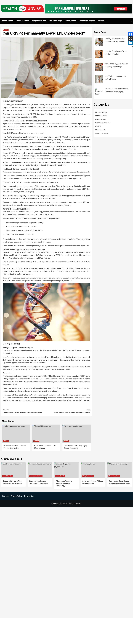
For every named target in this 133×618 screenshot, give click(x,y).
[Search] (130, 21)
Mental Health (70, 21)
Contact (5, 496)
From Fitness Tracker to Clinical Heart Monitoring (22, 411)
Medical (101, 21)
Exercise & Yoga (55, 21)
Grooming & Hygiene (87, 21)
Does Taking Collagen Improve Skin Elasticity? (72, 411)
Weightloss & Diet (39, 21)
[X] (130, 38)
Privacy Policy (16, 496)
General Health (7, 21)
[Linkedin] (130, 43)
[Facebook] (130, 34)
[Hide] (132, 47)
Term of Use (29, 496)
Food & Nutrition (22, 21)
